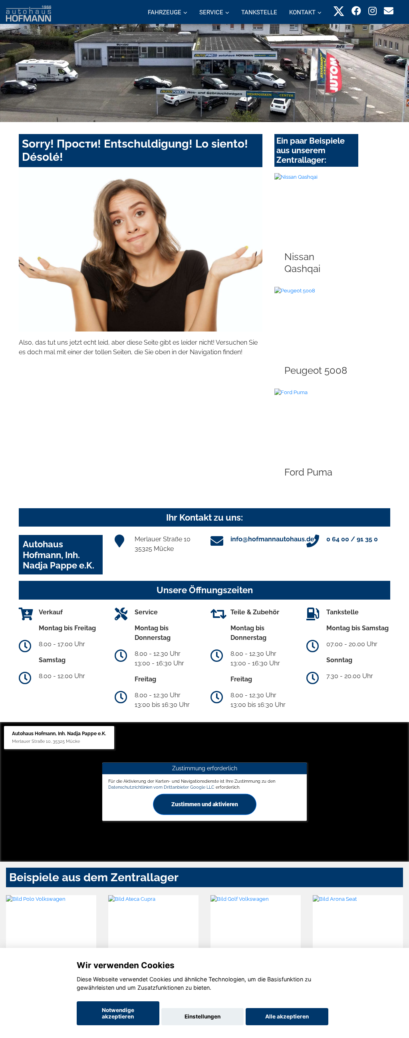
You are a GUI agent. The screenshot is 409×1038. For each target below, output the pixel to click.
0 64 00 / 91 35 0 (352, 539)
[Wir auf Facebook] (356, 11)
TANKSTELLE (259, 12)
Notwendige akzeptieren (118, 1013)
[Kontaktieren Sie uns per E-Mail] (388, 11)
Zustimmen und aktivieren (204, 804)
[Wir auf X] (339, 11)
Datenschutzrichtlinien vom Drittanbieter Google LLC (161, 787)
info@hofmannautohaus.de (272, 539)
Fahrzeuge (164, 12)
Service (211, 12)
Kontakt (302, 12)
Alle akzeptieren (287, 1016)
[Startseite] (28, 13)
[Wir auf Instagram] (372, 11)
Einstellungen (202, 1016)
